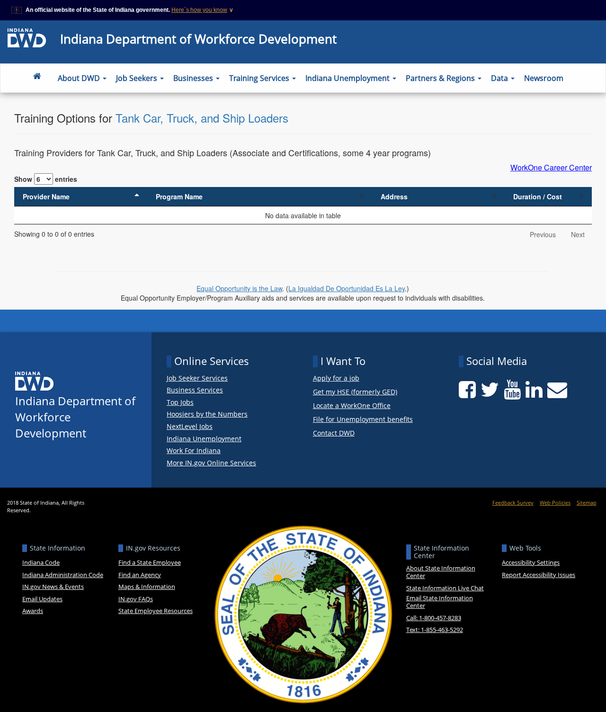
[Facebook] (467, 390)
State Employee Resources (155, 610)
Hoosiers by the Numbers (207, 414)
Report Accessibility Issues (538, 574)
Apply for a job (336, 378)
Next (578, 234)
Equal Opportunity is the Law (239, 288)
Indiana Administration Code (62, 574)
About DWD (80, 78)
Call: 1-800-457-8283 (433, 618)
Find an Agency (139, 574)
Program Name (179, 196)
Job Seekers (137, 78)
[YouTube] (512, 390)
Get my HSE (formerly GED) (355, 392)
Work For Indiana (194, 450)
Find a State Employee (149, 562)
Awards (32, 610)
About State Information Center (440, 571)
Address (394, 196)
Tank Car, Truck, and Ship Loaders (202, 117)
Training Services (260, 78)
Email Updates (42, 599)
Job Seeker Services (197, 378)
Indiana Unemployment (348, 78)
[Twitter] (490, 390)
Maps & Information (146, 586)
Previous (543, 234)
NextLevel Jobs (190, 426)
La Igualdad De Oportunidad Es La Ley (346, 288)
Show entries (45, 179)
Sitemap (587, 502)
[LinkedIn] (534, 390)
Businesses (194, 78)
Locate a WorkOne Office (352, 406)
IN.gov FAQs (135, 599)
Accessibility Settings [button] (531, 562)
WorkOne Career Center (551, 167)
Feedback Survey (513, 502)
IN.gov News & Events (53, 586)
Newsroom (543, 78)
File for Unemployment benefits (363, 420)
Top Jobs (180, 402)
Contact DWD (334, 433)
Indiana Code (41, 562)
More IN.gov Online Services (211, 463)
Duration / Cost (537, 196)
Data (500, 78)
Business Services (195, 390)
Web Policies (555, 502)
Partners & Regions (441, 78)
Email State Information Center (439, 601)
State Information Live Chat (445, 588)
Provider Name (46, 196)
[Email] (557, 390)
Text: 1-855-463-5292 (434, 629)
